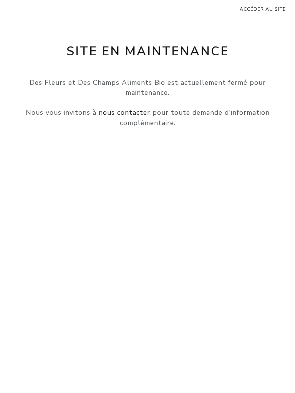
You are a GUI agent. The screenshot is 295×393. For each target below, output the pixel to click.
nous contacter (124, 112)
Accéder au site (263, 9)
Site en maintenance (147, 51)
